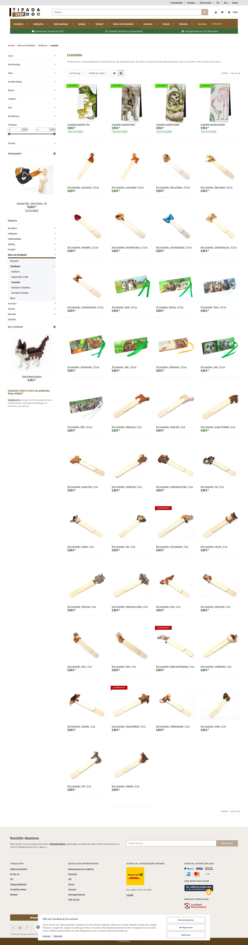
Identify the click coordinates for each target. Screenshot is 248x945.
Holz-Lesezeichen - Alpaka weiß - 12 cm (170, 426)
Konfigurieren (186, 927)
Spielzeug (11, 244)
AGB (69, 879)
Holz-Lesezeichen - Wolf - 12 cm (79, 786)
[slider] (9, 134)
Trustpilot (129, 894)
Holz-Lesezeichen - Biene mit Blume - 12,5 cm (173, 187)
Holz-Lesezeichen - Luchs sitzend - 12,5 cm (83, 187)
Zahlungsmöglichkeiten (18, 884)
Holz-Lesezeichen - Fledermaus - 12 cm (81, 606)
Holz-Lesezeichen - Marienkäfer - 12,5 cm (82, 247)
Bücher (12, 298)
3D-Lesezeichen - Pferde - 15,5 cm (213, 307)
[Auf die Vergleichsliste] (94, 88)
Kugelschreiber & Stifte (19, 276)
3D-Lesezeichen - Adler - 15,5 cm (124, 366)
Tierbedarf (12, 249)
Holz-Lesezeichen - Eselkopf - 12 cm (80, 546)
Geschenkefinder (177, 2)
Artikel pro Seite (97, 73)
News (226, 2)
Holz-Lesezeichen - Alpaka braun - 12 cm (127, 426)
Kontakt (235, 2)
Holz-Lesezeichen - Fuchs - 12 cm (168, 606)
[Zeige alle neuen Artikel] (54, 326)
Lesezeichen (15, 282)
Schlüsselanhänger (14, 238)
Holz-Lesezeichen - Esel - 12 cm (212, 486)
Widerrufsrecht (73, 899)
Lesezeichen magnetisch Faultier (168, 124)
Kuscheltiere (12, 228)
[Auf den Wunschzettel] (102, 88)
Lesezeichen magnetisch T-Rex (78, 124)
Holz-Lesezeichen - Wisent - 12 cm (213, 726)
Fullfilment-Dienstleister (19, 869)
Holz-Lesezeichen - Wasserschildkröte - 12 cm (129, 726)
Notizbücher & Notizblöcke (20, 287)
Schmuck (11, 308)
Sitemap (71, 884)
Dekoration (12, 314)
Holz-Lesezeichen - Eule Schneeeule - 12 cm (172, 546)
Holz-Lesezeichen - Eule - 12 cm (123, 546)
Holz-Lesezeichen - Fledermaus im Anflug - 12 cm (130, 606)
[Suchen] (205, 12)
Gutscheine (12, 319)
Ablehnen (186, 935)
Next (48, 187)
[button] (216, 12)
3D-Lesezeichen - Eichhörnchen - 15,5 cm (171, 366)
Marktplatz (191, 2)
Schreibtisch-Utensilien (19, 292)
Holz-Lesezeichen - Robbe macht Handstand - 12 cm (175, 666)
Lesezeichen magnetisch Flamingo (213, 124)
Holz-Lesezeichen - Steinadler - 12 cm (81, 726)
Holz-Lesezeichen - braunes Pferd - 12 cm (82, 486)
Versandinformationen (18, 889)
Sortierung (74, 73)
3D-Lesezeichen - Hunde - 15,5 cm (124, 307)
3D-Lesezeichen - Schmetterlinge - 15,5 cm (83, 366)
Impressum (47, 936)
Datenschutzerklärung (57, 843)
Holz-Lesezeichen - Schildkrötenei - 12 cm (216, 666)
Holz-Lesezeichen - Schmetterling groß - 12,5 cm (219, 247)
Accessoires (12, 303)
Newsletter (14, 894)
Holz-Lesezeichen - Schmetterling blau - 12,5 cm (174, 247)
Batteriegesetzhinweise (76, 894)
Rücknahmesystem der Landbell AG (81, 869)
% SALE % (217, 23)
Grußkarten (15, 271)
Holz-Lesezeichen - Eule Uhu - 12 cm (214, 546)
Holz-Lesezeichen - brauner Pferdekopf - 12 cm (218, 426)
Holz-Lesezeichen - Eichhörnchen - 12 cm (127, 486)
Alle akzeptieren (186, 920)
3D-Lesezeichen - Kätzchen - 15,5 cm (169, 307)
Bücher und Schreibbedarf (17, 254)
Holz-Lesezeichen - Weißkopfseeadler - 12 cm (173, 726)
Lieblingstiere (13, 233)
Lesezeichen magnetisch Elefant (123, 124)
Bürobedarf (14, 260)
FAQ (217, 2)
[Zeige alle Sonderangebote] (54, 153)
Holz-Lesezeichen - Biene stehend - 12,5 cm (216, 187)
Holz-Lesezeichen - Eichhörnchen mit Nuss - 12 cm (174, 486)
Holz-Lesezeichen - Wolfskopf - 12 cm (125, 786)
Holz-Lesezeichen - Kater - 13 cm (79, 666)
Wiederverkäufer (206, 2)
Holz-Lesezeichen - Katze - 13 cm (124, 666)
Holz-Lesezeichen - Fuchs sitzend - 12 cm (215, 606)
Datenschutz (58, 936)
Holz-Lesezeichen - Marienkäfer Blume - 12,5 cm (130, 247)
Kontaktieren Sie (14, 399)
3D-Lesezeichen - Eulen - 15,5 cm (213, 366)
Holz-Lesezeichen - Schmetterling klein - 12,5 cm (85, 307)
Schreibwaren (15, 266)
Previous (15, 187)
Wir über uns (14, 874)
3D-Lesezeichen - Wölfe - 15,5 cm (79, 426)
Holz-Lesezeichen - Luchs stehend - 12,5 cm (128, 187)
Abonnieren (227, 843)
